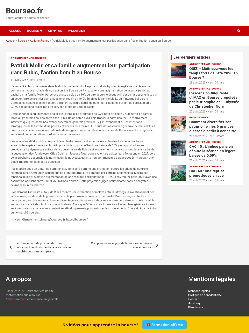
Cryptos (55, 31)
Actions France (22, 58)
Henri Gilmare (37, 79)
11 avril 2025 (18, 79)
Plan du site (195, 307)
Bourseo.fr (24, 10)
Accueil (15, 31)
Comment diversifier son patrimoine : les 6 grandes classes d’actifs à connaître (212, 126)
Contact (193, 299)
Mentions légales (199, 291)
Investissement (199, 117)
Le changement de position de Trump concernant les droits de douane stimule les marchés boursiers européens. (44, 247)
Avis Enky (194, 303)
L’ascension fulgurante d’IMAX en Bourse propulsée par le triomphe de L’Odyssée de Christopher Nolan (214, 100)
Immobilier (76, 31)
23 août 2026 (197, 82)
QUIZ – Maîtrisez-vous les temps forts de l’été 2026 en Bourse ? (213, 73)
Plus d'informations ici (20, 303)
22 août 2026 (197, 111)
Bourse (33, 31)
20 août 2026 (197, 180)
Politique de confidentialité (205, 295)
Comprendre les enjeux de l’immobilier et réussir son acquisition (121, 245)
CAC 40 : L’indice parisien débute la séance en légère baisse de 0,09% (212, 151)
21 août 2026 (197, 136)
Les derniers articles (192, 57)
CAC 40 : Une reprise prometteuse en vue (206, 173)
